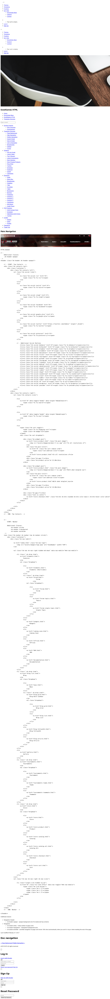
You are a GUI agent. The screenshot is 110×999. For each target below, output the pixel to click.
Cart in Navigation (12, 143)
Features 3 (10, 200)
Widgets (6, 150)
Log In (5, 24)
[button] (5, 20)
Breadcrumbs (10, 145)
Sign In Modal (11, 141)
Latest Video (11, 154)
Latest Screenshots (12, 158)
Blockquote (10, 191)
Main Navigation (11, 135)
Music (8, 221)
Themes (6, 5)
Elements (6, 175)
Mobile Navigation (12, 137)
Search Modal (11, 139)
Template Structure (9, 131)
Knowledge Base (12, 13)
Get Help (6, 10)
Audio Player (10, 206)
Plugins (9, 223)
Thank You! (7, 227)
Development (11, 129)
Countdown (10, 202)
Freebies (6, 9)
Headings (9, 183)
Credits (6, 218)
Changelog (7, 225)
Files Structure (11, 127)
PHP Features (8, 208)
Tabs (8, 185)
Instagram (10, 168)
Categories (10, 173)
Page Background (12, 133)
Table (8, 189)
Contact (9, 16)
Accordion (10, 187)
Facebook (10, 170)
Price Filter (10, 164)
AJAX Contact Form (12, 210)
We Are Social (11, 152)
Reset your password (7, 967)
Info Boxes (10, 204)
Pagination (10, 195)
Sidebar (9, 147)
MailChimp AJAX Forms (13, 214)
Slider (8, 177)
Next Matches (11, 160)
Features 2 (10, 198)
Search (9, 172)
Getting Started (8, 125)
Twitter (9, 166)
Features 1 (10, 196)
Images (9, 220)
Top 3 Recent (11, 156)
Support (9, 14)
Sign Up (6, 25)
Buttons (9, 193)
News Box (10, 179)
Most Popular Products (13, 162)
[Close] (1, 949)
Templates (7, 7)
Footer (9, 148)
